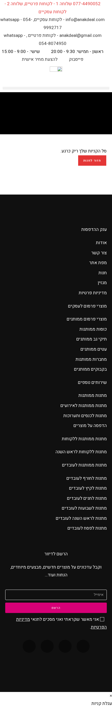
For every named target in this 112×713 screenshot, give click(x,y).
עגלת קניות (52, 119)
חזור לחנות (92, 160)
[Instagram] (47, 646)
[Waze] (65, 646)
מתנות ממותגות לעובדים (84, 465)
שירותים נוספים (92, 382)
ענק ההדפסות (94, 229)
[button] (56, 88)
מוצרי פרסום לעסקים (87, 306)
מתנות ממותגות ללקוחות (84, 439)
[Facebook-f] (83, 646)
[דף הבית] (66, 119)
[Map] (29, 646)
